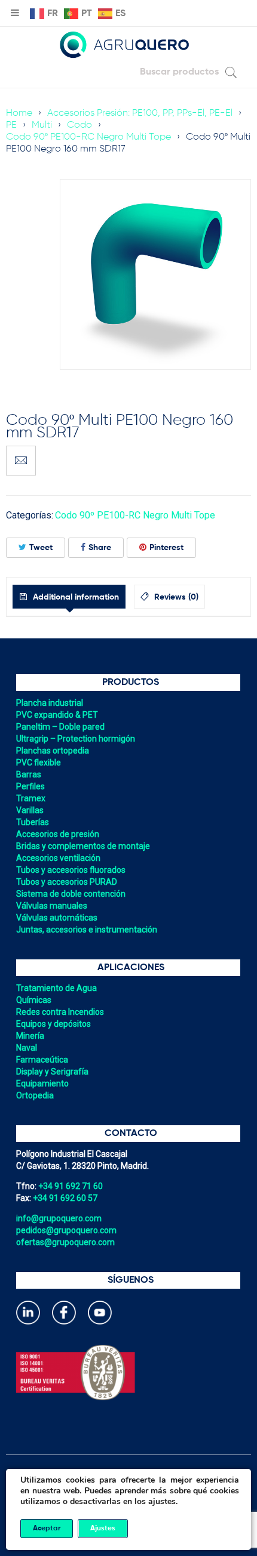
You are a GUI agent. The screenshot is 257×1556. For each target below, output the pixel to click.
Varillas (30, 810)
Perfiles (30, 786)
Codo (79, 125)
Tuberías (32, 822)
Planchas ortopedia (52, 750)
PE (11, 125)
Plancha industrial (49, 703)
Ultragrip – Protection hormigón (75, 738)
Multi (42, 125)
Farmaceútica (42, 1059)
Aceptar (46, 1528)
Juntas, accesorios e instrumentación (86, 929)
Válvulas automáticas (56, 917)
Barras (28, 774)
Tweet (41, 548)
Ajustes (102, 1528)
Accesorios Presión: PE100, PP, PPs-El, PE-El (139, 113)
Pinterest (166, 548)
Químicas (33, 1000)
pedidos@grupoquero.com (66, 1230)
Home (19, 113)
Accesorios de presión (57, 834)
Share (99, 548)
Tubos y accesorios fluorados (71, 870)
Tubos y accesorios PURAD (66, 882)
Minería (30, 1036)
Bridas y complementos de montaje (83, 846)
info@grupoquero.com (59, 1218)
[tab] (69, 597)
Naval (26, 1047)
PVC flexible (38, 762)
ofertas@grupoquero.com (65, 1242)
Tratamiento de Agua (56, 988)
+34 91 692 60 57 (65, 1198)
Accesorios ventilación (58, 858)
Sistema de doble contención (71, 894)
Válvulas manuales (51, 905)
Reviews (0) (175, 597)
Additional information (74, 597)
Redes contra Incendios (60, 1012)
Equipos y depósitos (53, 1024)
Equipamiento (42, 1083)
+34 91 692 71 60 (70, 1186)
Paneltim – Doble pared (60, 726)
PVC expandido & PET (57, 715)
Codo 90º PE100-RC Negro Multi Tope (88, 137)
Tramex (30, 798)
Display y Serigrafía (52, 1071)
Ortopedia (35, 1095)
